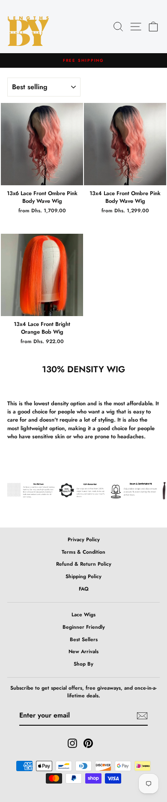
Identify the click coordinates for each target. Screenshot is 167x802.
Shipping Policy (83, 576)
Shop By (83, 663)
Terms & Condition (83, 551)
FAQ (84, 588)
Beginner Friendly (84, 626)
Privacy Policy (84, 539)
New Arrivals (83, 651)
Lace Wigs (83, 614)
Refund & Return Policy (83, 563)
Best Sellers (84, 639)
